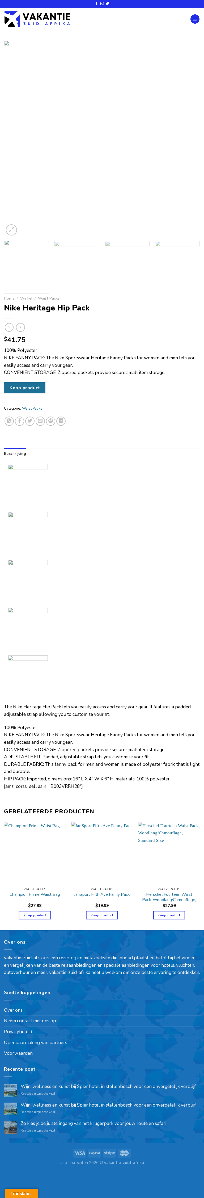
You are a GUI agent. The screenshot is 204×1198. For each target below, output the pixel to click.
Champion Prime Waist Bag (35, 894)
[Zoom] (11, 230)
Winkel (26, 298)
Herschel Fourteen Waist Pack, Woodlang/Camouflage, (169, 897)
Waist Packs (49, 298)
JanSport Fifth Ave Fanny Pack (102, 894)
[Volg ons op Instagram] (102, 4)
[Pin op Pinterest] (51, 421)
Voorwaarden (18, 1053)
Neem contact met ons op (30, 1021)
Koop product (25, 388)
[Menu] (195, 19)
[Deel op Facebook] (19, 421)
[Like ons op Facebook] (96, 4)
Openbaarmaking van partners (35, 1043)
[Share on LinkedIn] (61, 421)
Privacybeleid (18, 1032)
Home (9, 298)
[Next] (189, 138)
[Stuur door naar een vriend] (40, 421)
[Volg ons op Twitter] (107, 4)
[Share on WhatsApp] (9, 421)
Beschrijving (15, 453)
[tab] (15, 453)
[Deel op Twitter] (30, 421)
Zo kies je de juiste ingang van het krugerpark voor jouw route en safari (93, 1123)
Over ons (13, 1010)
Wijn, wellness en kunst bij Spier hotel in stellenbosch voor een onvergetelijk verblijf (108, 1087)
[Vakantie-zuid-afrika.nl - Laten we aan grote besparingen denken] (37, 19)
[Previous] (14, 138)
